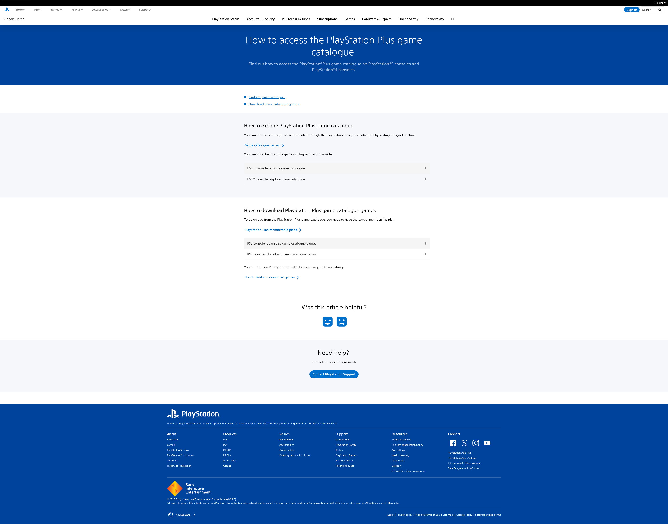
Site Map (448, 514)
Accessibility (286, 444)
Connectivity (435, 19)
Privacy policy (404, 514)
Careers (171, 444)
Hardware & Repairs (376, 19)
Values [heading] (284, 434)
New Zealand (183, 514)
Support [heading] (342, 434)
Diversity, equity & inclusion (295, 455)
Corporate (172, 460)
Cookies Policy (464, 514)
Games (54, 9)
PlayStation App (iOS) (460, 452)
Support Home (13, 19)
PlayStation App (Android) (462, 457)
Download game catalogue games (274, 104)
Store (18, 9)
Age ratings (398, 450)
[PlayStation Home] (7, 9)
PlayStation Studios (178, 450)
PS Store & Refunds (296, 19)
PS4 (225, 444)
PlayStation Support (190, 423)
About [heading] (171, 434)
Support (144, 9)
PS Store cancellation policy (407, 444)
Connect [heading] (454, 434)
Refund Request (345, 465)
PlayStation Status (225, 19)
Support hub (343, 439)
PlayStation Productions (180, 455)
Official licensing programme (408, 470)
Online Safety (408, 19)
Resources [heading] (399, 434)
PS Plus (76, 9)
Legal (390, 514)
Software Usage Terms (488, 514)
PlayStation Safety (346, 444)
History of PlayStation (179, 465)
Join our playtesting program (464, 463)
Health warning (400, 455)
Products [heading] (230, 434)
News (124, 9)
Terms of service (401, 439)
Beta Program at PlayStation (464, 468)
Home (170, 423)
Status (339, 450)
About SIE (172, 439)
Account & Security (260, 19)
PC (453, 19)
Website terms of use (427, 514)
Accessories (100, 9)
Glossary (396, 465)
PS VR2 (227, 450)
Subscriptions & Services (220, 423)
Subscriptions (327, 19)
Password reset (344, 460)
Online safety (287, 450)
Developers (398, 460)
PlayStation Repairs (347, 455)
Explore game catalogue (267, 97)
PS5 (36, 9)
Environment (286, 439)
